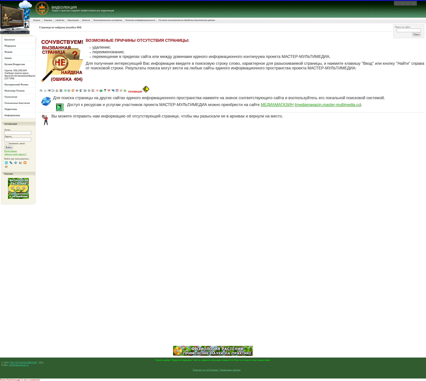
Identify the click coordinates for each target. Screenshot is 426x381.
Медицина (10, 45)
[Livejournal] (11, 163)
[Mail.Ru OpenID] (15, 163)
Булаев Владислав (14, 64)
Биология (9, 39)
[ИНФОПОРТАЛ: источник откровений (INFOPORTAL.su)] (53, 92)
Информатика (12, 115)
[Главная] (397, 3)
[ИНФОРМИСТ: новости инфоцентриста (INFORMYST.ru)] (49, 92)
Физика (8, 52)
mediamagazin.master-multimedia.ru (328, 104)
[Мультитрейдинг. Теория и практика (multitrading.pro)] (41, 92)
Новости (86, 20)
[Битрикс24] (6, 163)
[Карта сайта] (408, 3)
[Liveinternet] (20, 163)
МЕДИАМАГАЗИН (277, 104)
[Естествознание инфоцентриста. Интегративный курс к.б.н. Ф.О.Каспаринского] (45, 92)
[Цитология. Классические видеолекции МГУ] (73, 92)
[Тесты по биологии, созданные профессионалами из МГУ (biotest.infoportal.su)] (125, 92)
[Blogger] (25, 163)
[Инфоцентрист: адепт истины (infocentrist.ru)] (89, 92)
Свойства (59, 20)
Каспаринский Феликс (16, 84)
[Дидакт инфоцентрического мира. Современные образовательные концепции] (77, 92)
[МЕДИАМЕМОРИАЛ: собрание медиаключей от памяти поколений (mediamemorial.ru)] (121, 92)
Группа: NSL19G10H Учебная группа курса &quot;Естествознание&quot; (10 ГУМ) (19, 74)
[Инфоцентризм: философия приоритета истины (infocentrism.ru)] (85, 92)
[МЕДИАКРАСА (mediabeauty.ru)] (97, 92)
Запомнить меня (16, 143)
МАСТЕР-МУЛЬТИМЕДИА (23, 362)
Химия (8, 58)
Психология (10, 96)
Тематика (48, 20)
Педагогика (10, 109)
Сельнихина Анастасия (17, 103)
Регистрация (10, 151)
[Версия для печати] (414, 3)
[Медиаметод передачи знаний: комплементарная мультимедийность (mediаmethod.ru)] (117, 92)
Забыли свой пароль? (15, 154)
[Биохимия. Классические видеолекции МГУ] (57, 92)
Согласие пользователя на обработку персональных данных (187, 20)
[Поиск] (402, 3)
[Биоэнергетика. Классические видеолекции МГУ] (61, 92)
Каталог (36, 20)
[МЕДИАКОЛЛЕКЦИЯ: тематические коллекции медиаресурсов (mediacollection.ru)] (93, 92)
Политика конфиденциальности (140, 20)
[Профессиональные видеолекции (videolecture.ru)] (81, 92)
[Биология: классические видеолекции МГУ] (65, 92)
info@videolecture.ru (19, 365)
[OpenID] (6, 167)
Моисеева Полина (14, 90)
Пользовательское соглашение (107, 20)
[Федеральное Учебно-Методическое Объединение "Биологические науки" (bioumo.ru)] (105, 92)
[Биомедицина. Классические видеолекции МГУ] (69, 92)
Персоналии (73, 20)
